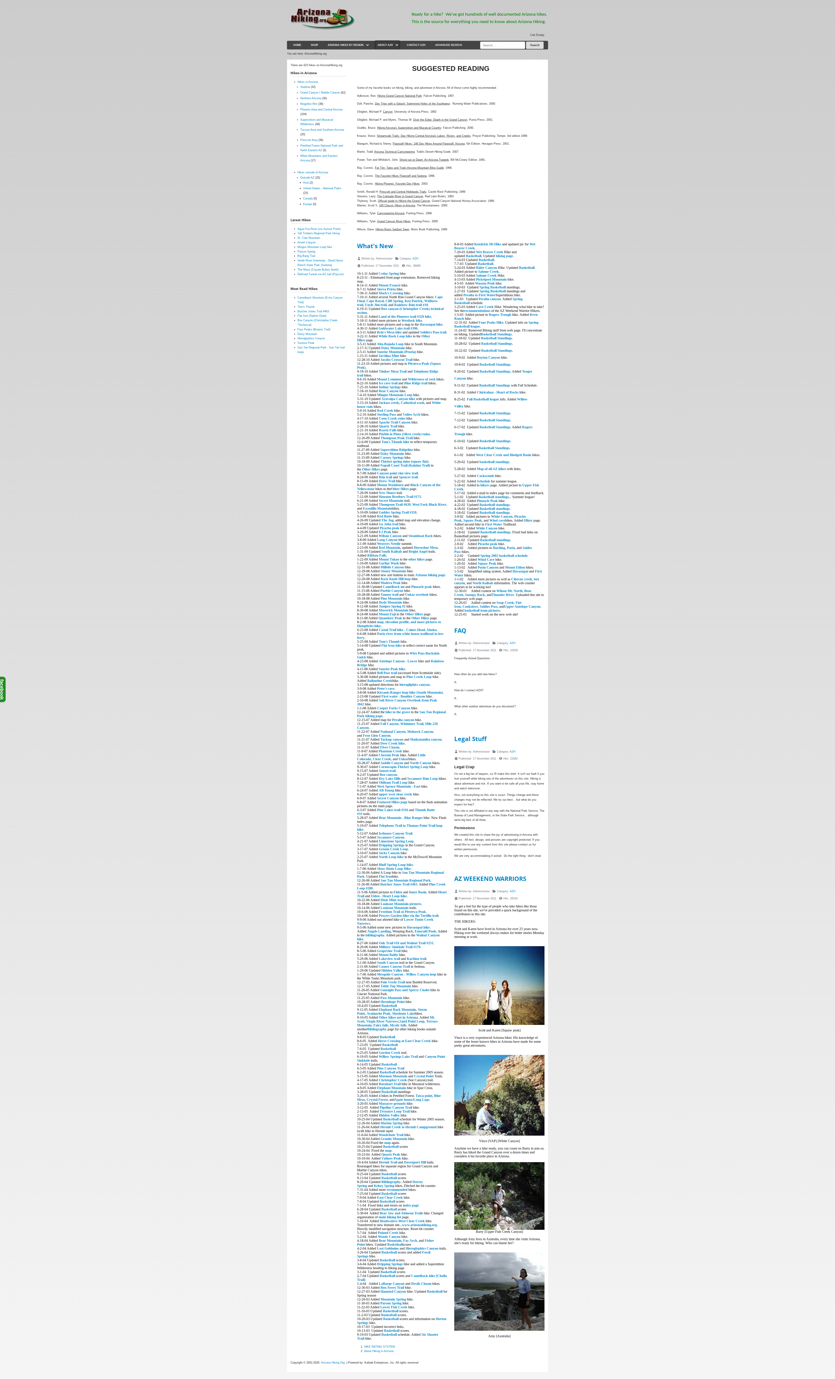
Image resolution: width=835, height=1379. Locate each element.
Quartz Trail (388, 426)
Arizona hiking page (430, 575)
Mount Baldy (388, 955)
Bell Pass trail (387, 673)
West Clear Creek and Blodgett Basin (503, 455)
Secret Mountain (391, 500)
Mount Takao (389, 559)
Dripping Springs (391, 845)
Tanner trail (389, 594)
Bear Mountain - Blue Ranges (401, 818)
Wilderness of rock (422, 379)
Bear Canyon (389, 391)
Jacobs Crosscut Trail (396, 359)
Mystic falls (398, 1025)
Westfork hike (411, 320)
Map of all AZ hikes (491, 469)
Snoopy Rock (475, 595)
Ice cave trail (388, 383)
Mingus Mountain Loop (394, 395)
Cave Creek (485, 307)
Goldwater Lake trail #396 (398, 328)
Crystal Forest (377, 1099)
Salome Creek (488, 271)
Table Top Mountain (396, 986)
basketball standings (494, 462)
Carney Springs (392, 457)
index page (411, 1205)
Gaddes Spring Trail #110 (397, 512)
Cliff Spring (394, 301)
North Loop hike (391, 857)
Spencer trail (408, 477)
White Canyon (502, 516)
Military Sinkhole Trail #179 (399, 947)
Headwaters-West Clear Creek (402, 1221)
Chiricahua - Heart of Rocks (498, 392)
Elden (398, 892)
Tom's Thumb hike (395, 442)
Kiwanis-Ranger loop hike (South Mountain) (410, 692)
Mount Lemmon (389, 379)
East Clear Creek (390, 1197)
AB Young (386, 790)
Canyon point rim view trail (397, 473)
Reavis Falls (387, 430)
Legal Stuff (470, 739)
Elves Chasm (389, 747)
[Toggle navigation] (367, 45)
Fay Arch (410, 1240)
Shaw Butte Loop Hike (394, 868)
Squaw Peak (472, 520)
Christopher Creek (393, 1080)
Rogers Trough (500, 314)
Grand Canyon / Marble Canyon (320, 92)
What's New (375, 246)
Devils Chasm (421, 1283)
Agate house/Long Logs (411, 1099)
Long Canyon (387, 540)
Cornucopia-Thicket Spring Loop (403, 767)
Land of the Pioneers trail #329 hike (405, 316)
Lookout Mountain (395, 908)
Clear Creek (382, 759)
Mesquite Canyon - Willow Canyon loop (406, 974)
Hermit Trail (388, 1162)
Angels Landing (379, 931)
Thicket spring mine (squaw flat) (404, 461)
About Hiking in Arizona (378, 1351)
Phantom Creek (390, 751)
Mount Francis (390, 285)
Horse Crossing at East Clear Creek (404, 1041)
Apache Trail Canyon (395, 422)
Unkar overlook (417, 594)
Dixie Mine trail (392, 900)
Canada (308, 198)
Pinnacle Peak (487, 501)
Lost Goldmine (388, 1248)
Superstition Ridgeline (396, 450)
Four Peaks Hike (491, 322)
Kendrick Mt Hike (487, 244)
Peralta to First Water (479, 295)
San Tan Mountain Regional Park (406, 880)
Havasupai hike (431, 324)
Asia (306, 182)
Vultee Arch (411, 414)
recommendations (477, 311)
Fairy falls (380, 1025)
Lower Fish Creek (393, 1307)
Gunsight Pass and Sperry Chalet (404, 990)
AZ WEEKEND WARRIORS (490, 878)
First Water (493, 524)
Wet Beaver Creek (489, 252)
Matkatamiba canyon (426, 739)
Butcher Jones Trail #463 (398, 884)
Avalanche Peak (378, 1013)
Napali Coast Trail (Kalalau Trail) (405, 465)
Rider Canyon (486, 267)
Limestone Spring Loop (396, 841)
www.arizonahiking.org (419, 1225)
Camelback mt (393, 587)
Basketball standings (494, 497)
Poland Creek (388, 1233)
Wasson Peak (485, 283)
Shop (314, 45)
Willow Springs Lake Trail (398, 1056)
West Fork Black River (429, 504)
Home (297, 45)
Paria (511, 548)
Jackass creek (389, 403)
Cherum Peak (389, 755)
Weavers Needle (389, 544)
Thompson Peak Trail (397, 438)
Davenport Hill (415, 1162)
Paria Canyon (488, 567)
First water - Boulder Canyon (403, 696)
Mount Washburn (390, 485)
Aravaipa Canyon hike (398, 399)
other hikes (416, 559)
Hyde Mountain (390, 602)
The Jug (387, 520)
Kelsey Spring (384, 1186)
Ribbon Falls (376, 555)
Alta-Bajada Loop (390, 344)
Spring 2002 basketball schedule (504, 555)
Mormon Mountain (393, 1076)
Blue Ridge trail (416, 383)
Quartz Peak (390, 1154)
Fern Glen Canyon (377, 735)
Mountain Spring (393, 1299)
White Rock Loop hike (395, 336)
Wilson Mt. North (509, 591)
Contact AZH (416, 45)
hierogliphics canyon (414, 684)
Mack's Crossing (391, 293)
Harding (499, 548)
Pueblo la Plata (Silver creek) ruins (404, 434)
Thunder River (503, 595)
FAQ (460, 630)
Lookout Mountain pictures (401, 904)
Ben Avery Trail (392, 1287)
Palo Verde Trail (393, 982)
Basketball (389, 1005)
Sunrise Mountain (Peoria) (396, 352)
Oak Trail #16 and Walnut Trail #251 (406, 943)
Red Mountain (389, 547)
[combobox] (502, 45)
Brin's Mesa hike (389, 332)
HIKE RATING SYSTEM (379, 1346)
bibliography (375, 935)
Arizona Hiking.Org (333, 1362)
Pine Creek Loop (419, 677)
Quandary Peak (390, 618)
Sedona (305, 87)
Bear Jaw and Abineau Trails (401, 1213)
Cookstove (470, 606)
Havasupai (520, 571)
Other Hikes (371, 469)
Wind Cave (486, 559)
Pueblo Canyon (391, 590)
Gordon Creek (389, 1052)
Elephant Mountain (391, 1088)
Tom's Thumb (389, 641)
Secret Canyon (388, 798)
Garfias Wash (389, 563)
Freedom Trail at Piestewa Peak (402, 912)
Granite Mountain (394, 1139)
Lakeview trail (389, 959)
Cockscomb (485, 476)
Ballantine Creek (379, 681)
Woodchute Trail (391, 1135)
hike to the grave (398, 712)
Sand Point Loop (411, 1021)
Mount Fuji (387, 614)
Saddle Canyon (392, 763)
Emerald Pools (425, 931)
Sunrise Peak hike (392, 669)
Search (534, 45)
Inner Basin (417, 892)
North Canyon (420, 763)
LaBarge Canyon (391, 1283)
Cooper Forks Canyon (393, 708)
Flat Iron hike (391, 645)
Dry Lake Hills (390, 778)
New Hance (387, 493)
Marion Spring (391, 1123)
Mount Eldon (515, 567)
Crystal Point (424, 1076)
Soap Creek (505, 602)
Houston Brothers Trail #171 (400, 497)
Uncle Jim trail (376, 305)
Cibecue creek (521, 579)
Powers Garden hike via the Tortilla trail (408, 915)
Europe (307, 204)
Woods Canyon (389, 1236)
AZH (415, 258)
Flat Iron (385, 876)
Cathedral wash (412, 403)
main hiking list (390, 1217)
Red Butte (384, 516)
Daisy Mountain (393, 348)
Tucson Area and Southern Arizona (322, 129)
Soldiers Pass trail (433, 332)
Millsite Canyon (392, 567)
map (387, 1143)
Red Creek (385, 410)
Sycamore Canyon (390, 837)
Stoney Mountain (393, 571)
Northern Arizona (310, 98)
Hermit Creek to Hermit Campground (408, 1127)
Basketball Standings (496, 334)
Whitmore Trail (411, 724)
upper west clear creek (395, 794)
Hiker (528, 520)
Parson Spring (391, 1303)
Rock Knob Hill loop (396, 579)
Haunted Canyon (393, 1291)
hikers (484, 485)
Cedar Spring (389, 273)
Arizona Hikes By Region (346, 45)
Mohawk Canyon (420, 731)
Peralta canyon (403, 720)
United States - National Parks (322, 188)
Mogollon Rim (308, 103)
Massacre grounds (392, 1103)
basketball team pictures (482, 610)
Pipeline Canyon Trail (396, 1107)
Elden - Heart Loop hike (389, 896)
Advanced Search (448, 45)
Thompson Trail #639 (395, 504)
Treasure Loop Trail (395, 1111)
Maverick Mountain (393, 610)
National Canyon (393, 731)
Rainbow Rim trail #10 (411, 305)
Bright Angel (418, 551)
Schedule (483, 481)
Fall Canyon (389, 724)
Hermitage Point (393, 1002)
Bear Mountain (390, 1240)
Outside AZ (307, 177)
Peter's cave (385, 688)
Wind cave (497, 520)
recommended (397, 1190)
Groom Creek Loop (393, 849)
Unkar (403, 759)
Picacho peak (389, 528)
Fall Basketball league (483, 399)
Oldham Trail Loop (393, 782)
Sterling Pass (386, 414)
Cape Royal (375, 301)
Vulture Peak (391, 1158)
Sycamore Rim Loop (422, 778)
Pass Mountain (391, 998)
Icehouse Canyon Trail (395, 833)
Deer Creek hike (392, 743)
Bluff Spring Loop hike (396, 865)
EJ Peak (385, 532)
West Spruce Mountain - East (398, 786)
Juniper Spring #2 (392, 606)
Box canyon (388, 775)
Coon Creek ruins (392, 418)
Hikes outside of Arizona (312, 172)
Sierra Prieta (386, 289)
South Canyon (387, 962)
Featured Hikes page (392, 802)
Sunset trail (387, 771)
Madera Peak (391, 583)
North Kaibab (483, 583)
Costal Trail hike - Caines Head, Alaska (408, 630)
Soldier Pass (489, 606)
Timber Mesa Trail (393, 371)
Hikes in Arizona (307, 82)
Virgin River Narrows (382, 1021)
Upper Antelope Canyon (522, 606)
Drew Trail (387, 481)
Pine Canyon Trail (390, 1068)
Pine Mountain (391, 598)
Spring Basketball (492, 287)
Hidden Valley (391, 970)
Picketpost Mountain (491, 279)
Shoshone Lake (403, 1013)
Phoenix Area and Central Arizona (321, 109)
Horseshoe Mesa (426, 547)
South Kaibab (391, 551)
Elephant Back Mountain (397, 1009)
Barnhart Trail (390, 1084)
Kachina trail (416, 959)
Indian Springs (390, 387)
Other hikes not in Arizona (398, 1017)
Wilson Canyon (390, 536)
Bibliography (377, 1029)
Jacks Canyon (389, 853)
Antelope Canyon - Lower (398, 661)
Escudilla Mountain (377, 508)
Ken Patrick (414, 301)
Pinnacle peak (421, 587)
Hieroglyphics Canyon (422, 1248)
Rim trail (385, 477)
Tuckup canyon (391, 739)
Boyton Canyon (488, 357)
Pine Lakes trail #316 (392, 810)
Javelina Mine (389, 356)
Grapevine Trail (389, 951)
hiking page (504, 256)
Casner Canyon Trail (394, 966)
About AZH (385, 45)
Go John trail (388, 524)
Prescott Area (308, 140)
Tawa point (424, 1096)
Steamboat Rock (420, 536)
